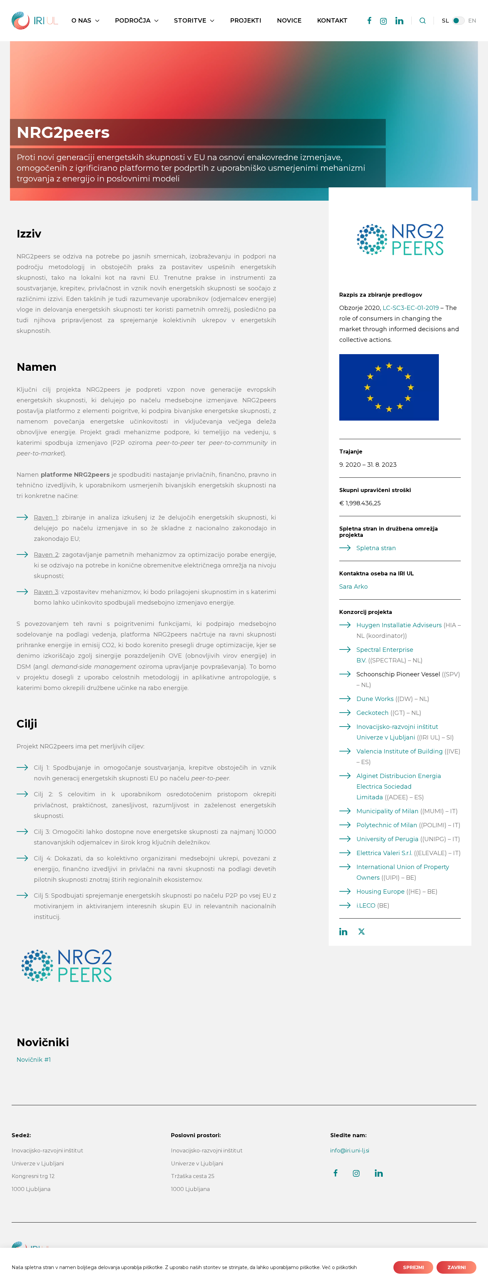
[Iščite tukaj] (423, 21)
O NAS (81, 20)
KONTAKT (332, 20)
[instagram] (383, 21)
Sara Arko (353, 586)
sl (445, 20)
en (472, 20)
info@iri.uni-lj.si (349, 1150)
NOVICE (289, 20)
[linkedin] (399, 20)
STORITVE (190, 20)
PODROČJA (132, 20)
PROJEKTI (245, 20)
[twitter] (361, 931)
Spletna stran (376, 548)
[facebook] (369, 20)
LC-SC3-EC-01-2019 (411, 308)
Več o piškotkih (339, 1267)
